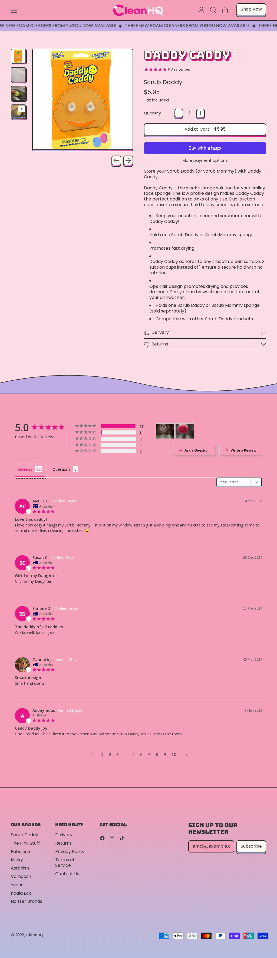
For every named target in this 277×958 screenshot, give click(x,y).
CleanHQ (34, 935)
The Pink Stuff (25, 843)
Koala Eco (21, 893)
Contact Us (67, 874)
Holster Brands (26, 901)
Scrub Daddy (163, 82)
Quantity (152, 113)
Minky (17, 860)
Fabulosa (20, 851)
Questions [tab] (61, 469)
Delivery (63, 835)
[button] (213, 10)
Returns (63, 843)
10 (174, 754)
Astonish (20, 868)
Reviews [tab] (25, 469)
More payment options (205, 160)
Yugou (17, 885)
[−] (178, 113)
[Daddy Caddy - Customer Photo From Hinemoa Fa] (165, 431)
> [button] (185, 754)
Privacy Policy (69, 851)
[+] (200, 113)
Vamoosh (21, 876)
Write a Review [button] (243, 450)
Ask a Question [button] (197, 450)
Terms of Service (64, 862)
